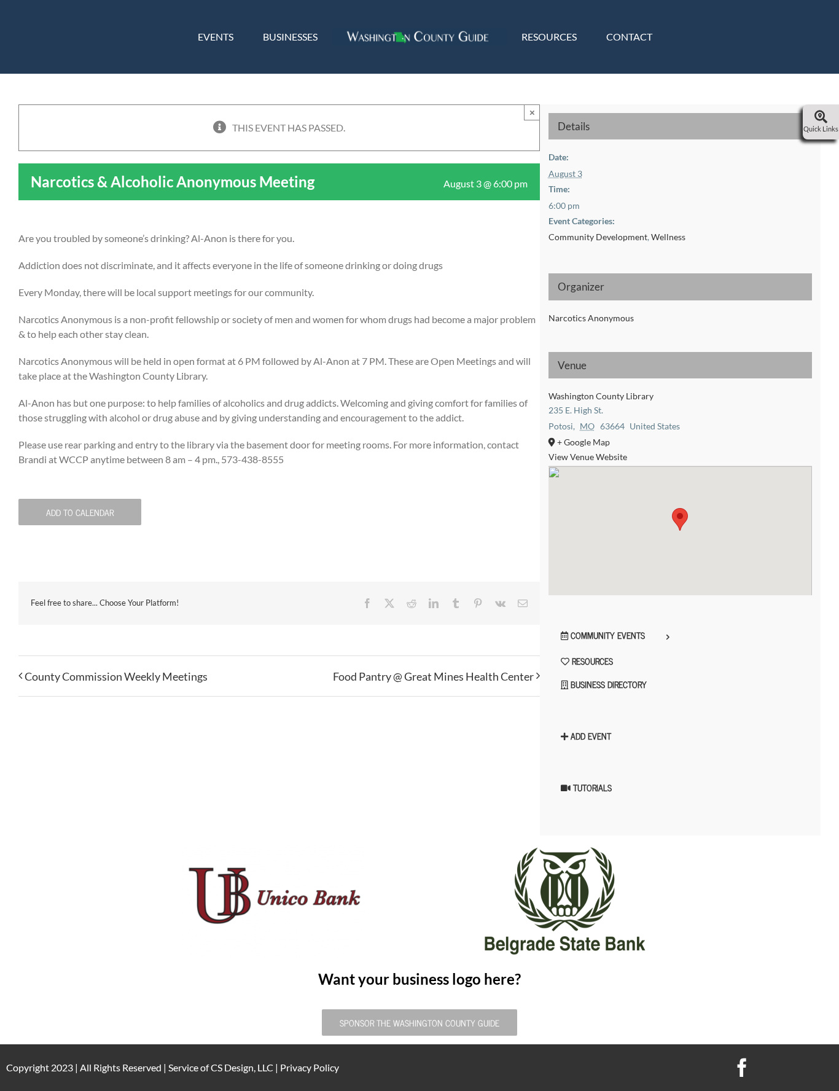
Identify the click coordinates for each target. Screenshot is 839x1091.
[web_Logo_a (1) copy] (419, 33)
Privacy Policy (309, 1067)
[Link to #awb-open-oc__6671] (820, 117)
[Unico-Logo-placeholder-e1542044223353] (274, 848)
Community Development (597, 237)
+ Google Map (583, 442)
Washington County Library (601, 396)
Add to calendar (80, 512)
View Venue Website (587, 457)
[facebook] (742, 1067)
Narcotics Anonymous (591, 318)
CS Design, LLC (242, 1067)
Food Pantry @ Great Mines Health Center (433, 676)
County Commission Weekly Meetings (116, 676)
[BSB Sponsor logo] (565, 848)
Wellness (668, 237)
